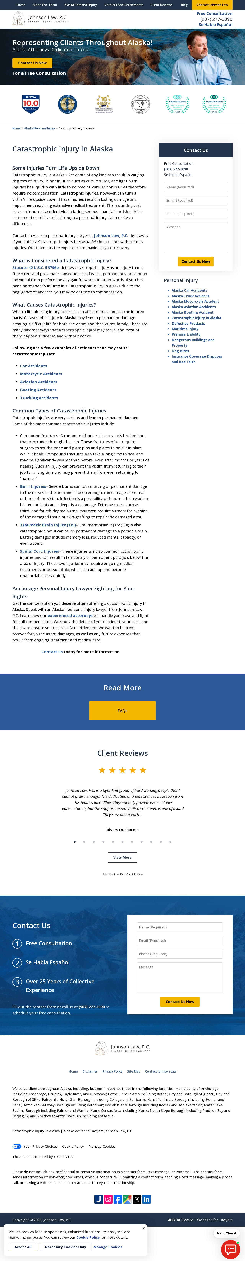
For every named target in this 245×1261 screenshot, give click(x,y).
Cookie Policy (73, 1146)
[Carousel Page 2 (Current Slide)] (84, 842)
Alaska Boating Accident (193, 312)
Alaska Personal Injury (80, 5)
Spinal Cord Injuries (39, 551)
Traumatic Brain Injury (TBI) (48, 524)
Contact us (52, 651)
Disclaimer (90, 1071)
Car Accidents (33, 365)
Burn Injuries (33, 486)
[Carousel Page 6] (122, 842)
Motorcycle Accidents (41, 373)
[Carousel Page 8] (141, 842)
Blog (184, 5)
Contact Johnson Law (212, 5)
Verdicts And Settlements (124, 5)
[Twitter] (137, 1199)
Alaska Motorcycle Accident (195, 301)
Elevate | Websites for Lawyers (200, 1220)
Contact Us (196, 150)
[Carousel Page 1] (74, 842)
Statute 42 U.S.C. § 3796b (35, 267)
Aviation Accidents (38, 381)
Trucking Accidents (39, 397)
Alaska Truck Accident (190, 296)
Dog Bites (180, 351)
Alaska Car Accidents (189, 290)
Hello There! (226, 1233)
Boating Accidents (38, 389)
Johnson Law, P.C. (111, 235)
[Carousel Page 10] (161, 842)
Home (21, 5)
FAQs (122, 710)
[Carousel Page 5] (113, 842)
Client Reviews (161, 5)
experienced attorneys (70, 615)
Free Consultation (215, 13)
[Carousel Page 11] (170, 842)
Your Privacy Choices (40, 1146)
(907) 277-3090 (216, 19)
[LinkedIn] (146, 1199)
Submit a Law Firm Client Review (122, 874)
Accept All (23, 1247)
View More (122, 857)
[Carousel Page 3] (94, 842)
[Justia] (98, 1199)
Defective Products (188, 323)
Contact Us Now (32, 62)
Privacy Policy (112, 1071)
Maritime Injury (185, 328)
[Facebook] (118, 1199)
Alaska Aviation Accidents (194, 306)
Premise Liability (186, 334)
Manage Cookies (102, 1146)
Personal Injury (181, 280)
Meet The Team (45, 5)
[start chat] (230, 1249)
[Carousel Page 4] (103, 842)
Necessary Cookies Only (65, 1247)
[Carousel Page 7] (132, 842)
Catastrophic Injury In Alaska (196, 318)
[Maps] (127, 1199)
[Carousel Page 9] (151, 842)
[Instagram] (108, 1199)
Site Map (133, 1071)
